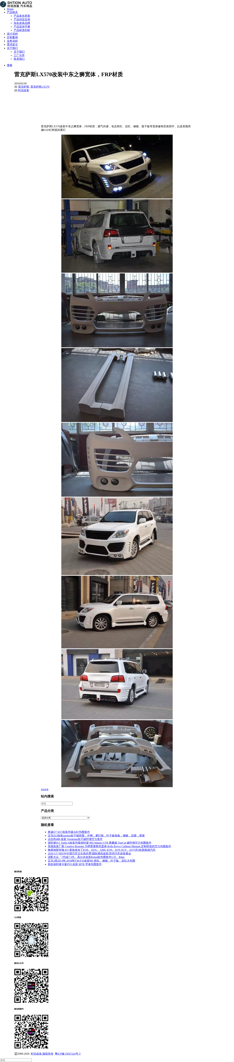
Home (10, 9)
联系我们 (19, 58)
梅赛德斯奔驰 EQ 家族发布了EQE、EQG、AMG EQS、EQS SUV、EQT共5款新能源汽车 (102, 849)
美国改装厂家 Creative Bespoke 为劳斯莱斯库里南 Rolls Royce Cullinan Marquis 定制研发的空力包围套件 (109, 846)
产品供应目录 (22, 19)
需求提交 (12, 44)
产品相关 (12, 12)
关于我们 (12, 48)
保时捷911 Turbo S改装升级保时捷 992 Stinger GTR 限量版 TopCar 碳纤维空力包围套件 (99, 842)
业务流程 (12, 40)
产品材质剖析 (22, 30)
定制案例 (12, 37)
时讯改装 (23, 90)
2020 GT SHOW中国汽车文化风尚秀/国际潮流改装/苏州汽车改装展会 (89, 853)
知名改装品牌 (22, 23)
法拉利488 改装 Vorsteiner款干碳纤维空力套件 (75, 839)
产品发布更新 (22, 15)
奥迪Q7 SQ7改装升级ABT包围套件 (69, 831)
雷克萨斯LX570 (39, 86)
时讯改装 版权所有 (42, 1053)
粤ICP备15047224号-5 (68, 1053)
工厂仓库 (19, 55)
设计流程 (12, 33)
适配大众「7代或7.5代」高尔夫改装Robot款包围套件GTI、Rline (86, 857)
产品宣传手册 (22, 26)
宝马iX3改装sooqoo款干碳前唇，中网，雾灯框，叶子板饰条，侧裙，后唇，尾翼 (96, 835)
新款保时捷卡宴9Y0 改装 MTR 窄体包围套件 (75, 864)
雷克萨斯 (23, 86)
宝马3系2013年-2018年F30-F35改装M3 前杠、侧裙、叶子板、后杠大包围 (91, 860)
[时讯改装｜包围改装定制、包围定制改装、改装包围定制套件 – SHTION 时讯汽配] (117, 2)
